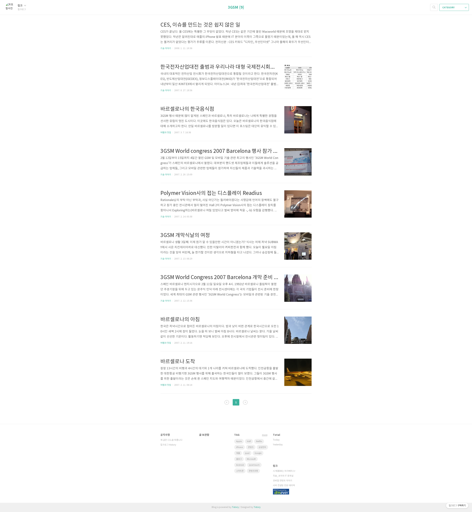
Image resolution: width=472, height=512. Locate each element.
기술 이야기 (165, 48)
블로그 (239, 459)
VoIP (249, 441)
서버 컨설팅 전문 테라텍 (284, 485)
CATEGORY (448, 7)
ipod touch (254, 465)
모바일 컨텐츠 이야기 (282, 481)
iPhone (239, 447)
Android (240, 465)
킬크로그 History (168, 445)
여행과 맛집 (165, 132)
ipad (247, 453)
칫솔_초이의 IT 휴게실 (283, 476)
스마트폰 (240, 471)
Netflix (259, 441)
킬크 (20, 5)
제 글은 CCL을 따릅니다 (171, 440)
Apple (239, 441)
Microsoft (251, 459)
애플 (238, 453)
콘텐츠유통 (253, 471)
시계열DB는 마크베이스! (284, 471)
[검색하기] (434, 7)
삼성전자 (262, 447)
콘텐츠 (251, 447)
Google (258, 453)
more (264, 435)
